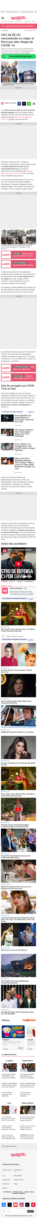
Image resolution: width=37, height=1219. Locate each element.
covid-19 (12, 581)
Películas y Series (18, 1180)
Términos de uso (18, 1192)
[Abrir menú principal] (3, 18)
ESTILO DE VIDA (27, 21)
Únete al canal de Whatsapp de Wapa (20, 56)
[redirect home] (18, 19)
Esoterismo (5, 1184)
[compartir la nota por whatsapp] (29, 104)
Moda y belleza (18, 1175)
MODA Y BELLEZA (19, 21)
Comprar (21, 1048)
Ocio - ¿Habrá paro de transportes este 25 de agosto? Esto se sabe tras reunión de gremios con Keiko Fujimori (17, 26)
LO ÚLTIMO (4, 21)
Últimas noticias (7, 1170)
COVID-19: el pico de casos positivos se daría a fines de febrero (23, 256)
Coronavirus (29, 581)
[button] (34, 26)
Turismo (20, 581)
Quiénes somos (29, 1192)
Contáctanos (7, 1192)
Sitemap (4, 1188)
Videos (16, 1184)
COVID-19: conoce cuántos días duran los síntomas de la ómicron (23, 378)
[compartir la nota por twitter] (24, 104)
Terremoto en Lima (26, 12)
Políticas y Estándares (18, 1193)
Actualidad (4, 30)
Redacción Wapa (10, 103)
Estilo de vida (6, 1180)
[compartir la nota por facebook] (19, 104)
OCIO (33, 21)
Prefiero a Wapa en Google (14, 636)
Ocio (3, 1175)
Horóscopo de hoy (12, 12)
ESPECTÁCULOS (10, 21)
